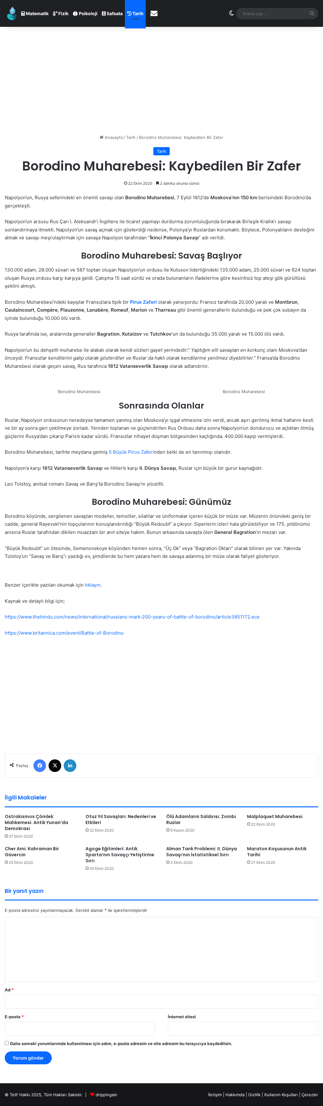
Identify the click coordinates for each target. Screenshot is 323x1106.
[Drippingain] (12, 13)
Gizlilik (255, 1094)
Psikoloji (87, 13)
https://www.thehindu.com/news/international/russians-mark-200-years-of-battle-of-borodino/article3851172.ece (132, 617)
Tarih (138, 13)
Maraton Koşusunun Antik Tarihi (277, 852)
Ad (9, 989)
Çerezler (310, 1094)
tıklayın (93, 585)
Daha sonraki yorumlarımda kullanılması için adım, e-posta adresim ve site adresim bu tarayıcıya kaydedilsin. (121, 1043)
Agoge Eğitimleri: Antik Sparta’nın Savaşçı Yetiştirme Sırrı (119, 855)
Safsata (114, 13)
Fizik (62, 13)
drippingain (106, 1094)
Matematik (37, 13)
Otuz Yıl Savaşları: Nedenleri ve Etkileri (120, 819)
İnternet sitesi (182, 1016)
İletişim (215, 1094)
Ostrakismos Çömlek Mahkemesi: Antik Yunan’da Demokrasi (36, 822)
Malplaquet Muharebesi (274, 816)
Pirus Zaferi (144, 302)
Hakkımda (236, 1094)
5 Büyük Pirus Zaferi (131, 452)
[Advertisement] (161, 80)
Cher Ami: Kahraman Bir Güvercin (32, 852)
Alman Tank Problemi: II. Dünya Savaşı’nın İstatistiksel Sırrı (201, 852)
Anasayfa (113, 137)
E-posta (14, 1016)
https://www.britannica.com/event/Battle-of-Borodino (64, 633)
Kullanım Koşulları (281, 1094)
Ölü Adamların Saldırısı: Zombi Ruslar (201, 819)
